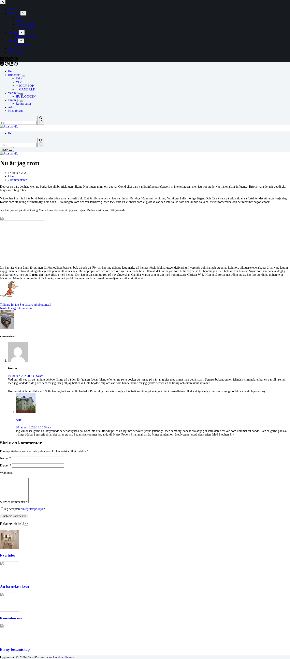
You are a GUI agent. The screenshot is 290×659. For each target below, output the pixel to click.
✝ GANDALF (25, 89)
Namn (5, 458)
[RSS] (11, 64)
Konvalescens (11, 618)
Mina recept (15, 110)
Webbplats (6, 472)
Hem (11, 71)
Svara (39, 376)
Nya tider (7, 555)
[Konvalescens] (9, 610)
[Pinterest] (7, 64)
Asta (19, 419)
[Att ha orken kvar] (9, 579)
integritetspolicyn (33, 509)
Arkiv (11, 107)
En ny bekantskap (15, 649)
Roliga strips (23, 103)
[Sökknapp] (40, 120)
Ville (19, 82)
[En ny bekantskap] (9, 641)
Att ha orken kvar (14, 587)
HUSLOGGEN (26, 96)
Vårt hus (13, 93)
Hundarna (14, 74)
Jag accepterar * (24, 509)
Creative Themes (63, 657)
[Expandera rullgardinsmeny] (23, 75)
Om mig (13, 100)
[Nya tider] (9, 547)
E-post (5, 465)
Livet (11, 176)
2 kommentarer (17, 180)
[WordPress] (16, 64)
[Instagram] (2, 64)
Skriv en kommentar (14, 502)
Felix (19, 78)
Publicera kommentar (14, 516)
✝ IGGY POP (25, 85)
